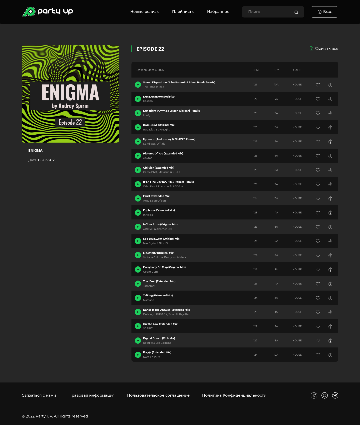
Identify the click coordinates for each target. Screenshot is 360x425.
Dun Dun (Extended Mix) (159, 96)
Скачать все (326, 48)
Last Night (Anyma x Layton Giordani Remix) (171, 110)
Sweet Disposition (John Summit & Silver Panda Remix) (179, 82)
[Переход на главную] (47, 12)
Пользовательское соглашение (158, 395)
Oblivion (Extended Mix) (158, 167)
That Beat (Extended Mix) (159, 281)
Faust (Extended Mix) (156, 196)
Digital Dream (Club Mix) (159, 338)
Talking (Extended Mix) (158, 295)
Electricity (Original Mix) (158, 252)
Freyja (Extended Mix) (157, 352)
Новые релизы (145, 11)
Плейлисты (183, 11)
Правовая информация (92, 395)
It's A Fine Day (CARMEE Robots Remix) (168, 181)
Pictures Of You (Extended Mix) (163, 153)
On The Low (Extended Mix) (160, 324)
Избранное (218, 11)
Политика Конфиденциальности (234, 395)
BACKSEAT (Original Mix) (159, 125)
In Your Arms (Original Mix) (160, 224)
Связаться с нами (39, 395)
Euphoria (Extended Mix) (159, 210)
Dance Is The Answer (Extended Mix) (166, 309)
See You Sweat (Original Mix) (161, 238)
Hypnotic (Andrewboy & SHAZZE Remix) (169, 139)
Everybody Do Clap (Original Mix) (164, 267)
